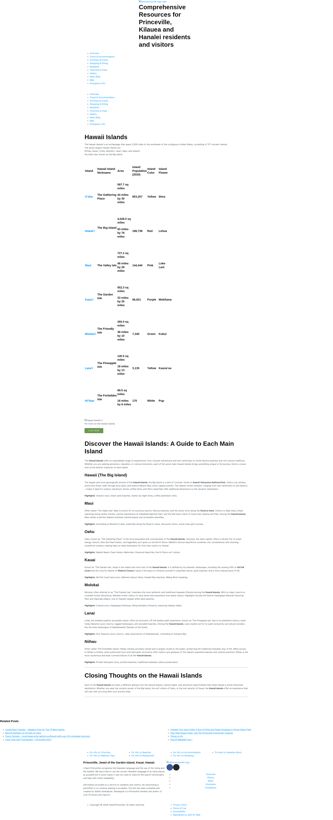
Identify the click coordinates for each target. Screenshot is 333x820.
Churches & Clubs (98, 70)
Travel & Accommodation (102, 56)
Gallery (93, 73)
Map (92, 80)
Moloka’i (90, 334)
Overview (94, 53)
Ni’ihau (89, 400)
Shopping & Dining (99, 63)
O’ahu (89, 196)
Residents (94, 66)
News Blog (95, 76)
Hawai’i (90, 231)
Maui (88, 265)
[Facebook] (169, 767)
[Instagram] (176, 767)
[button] (166, 88)
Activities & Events (99, 60)
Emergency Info (97, 83)
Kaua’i (89, 299)
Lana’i (89, 368)
